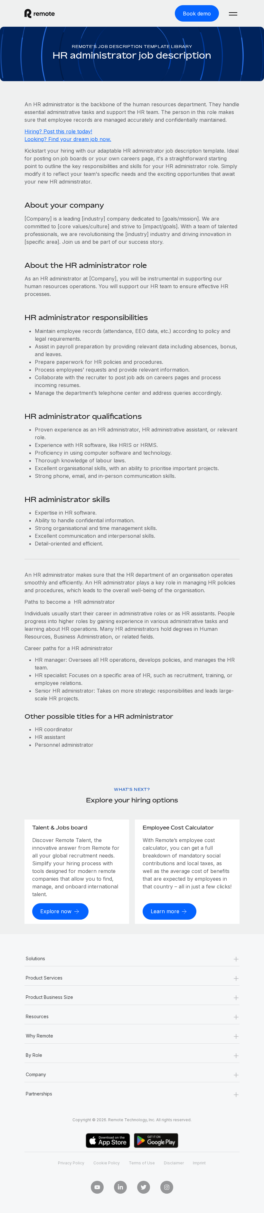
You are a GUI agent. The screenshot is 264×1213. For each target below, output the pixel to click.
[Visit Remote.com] (39, 13)
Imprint (199, 1163)
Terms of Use (142, 1163)
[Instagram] (166, 1187)
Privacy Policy (71, 1163)
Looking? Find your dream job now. (67, 139)
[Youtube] (97, 1187)
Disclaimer (174, 1163)
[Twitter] (143, 1187)
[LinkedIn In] (120, 1187)
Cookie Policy (106, 1163)
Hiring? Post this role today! (58, 131)
